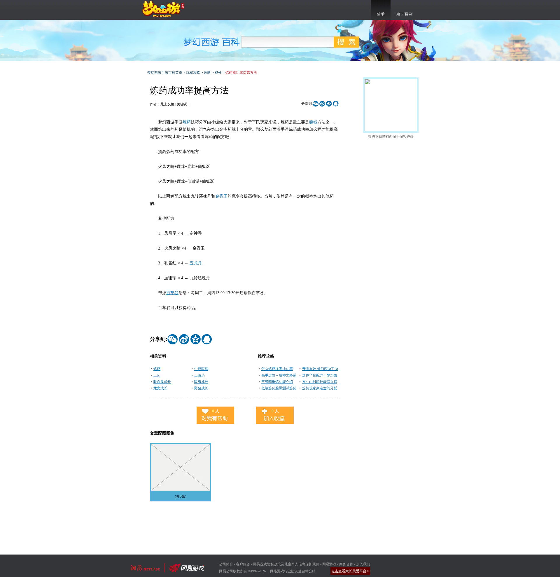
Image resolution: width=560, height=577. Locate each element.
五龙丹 (196, 263)
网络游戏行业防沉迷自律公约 (293, 571)
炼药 (187, 122)
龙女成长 (160, 388)
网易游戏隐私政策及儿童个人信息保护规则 (286, 564)
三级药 (199, 375)
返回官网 (404, 14)
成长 (218, 73)
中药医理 (201, 369)
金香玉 (221, 196)
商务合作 (346, 564)
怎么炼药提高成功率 (277, 369)
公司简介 (226, 564)
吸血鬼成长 (162, 382)
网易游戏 (329, 564)
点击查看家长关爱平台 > (350, 571)
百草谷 (172, 293)
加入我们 (363, 564)
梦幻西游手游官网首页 (163, 9)
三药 (156, 375)
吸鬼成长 (201, 382)
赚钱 (313, 122)
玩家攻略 (193, 73)
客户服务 (243, 564)
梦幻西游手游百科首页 (164, 73)
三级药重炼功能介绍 (277, 382)
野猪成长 (201, 388)
